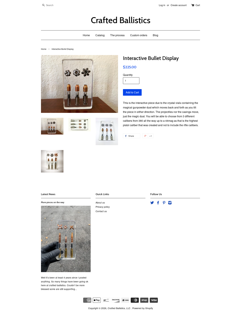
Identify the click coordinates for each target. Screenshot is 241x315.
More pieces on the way (52, 202)
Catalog (100, 35)
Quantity (128, 75)
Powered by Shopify (142, 308)
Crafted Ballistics (120, 20)
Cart (198, 5)
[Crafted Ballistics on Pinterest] (164, 203)
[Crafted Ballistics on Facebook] (158, 203)
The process (117, 35)
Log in (162, 5)
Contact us (101, 211)
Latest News (48, 194)
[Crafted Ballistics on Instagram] (170, 203)
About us (100, 202)
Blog (155, 35)
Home (86, 35)
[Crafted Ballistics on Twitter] (152, 203)
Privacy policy (103, 206)
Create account (179, 5)
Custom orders (138, 35)
